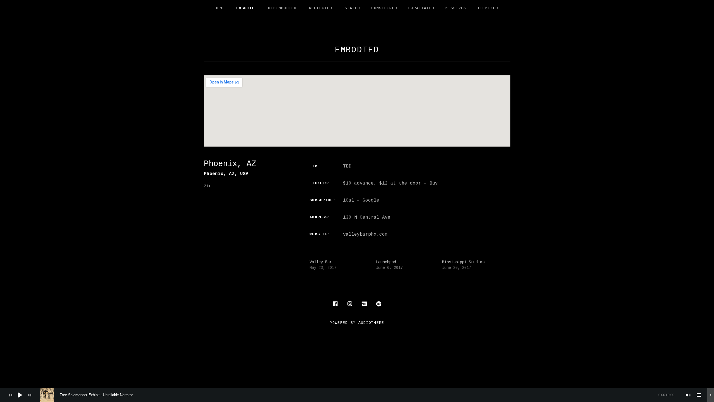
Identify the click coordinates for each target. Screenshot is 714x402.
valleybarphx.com (365, 234)
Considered (384, 8)
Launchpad (386, 262)
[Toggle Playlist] (698, 395)
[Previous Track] (10, 395)
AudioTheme (371, 323)
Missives (455, 8)
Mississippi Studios (463, 262)
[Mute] (688, 395)
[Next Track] (29, 395)
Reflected (320, 8)
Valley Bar (321, 262)
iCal (348, 200)
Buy (434, 183)
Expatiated (421, 8)
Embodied (246, 8)
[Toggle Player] (710, 395)
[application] (357, 395)
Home (220, 8)
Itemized (487, 8)
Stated (352, 8)
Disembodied (282, 8)
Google (371, 200)
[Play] (20, 395)
